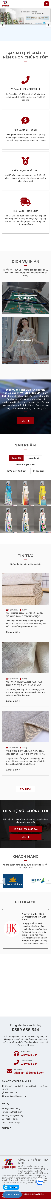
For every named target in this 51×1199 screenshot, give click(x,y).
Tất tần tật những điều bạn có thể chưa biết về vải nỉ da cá (25, 753)
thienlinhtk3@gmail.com (29, 1072)
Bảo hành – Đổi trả (10, 1119)
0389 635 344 (29, 1054)
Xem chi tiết (12, 632)
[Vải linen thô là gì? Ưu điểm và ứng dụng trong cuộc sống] (25, 588)
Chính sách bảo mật (11, 1122)
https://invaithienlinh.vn (15, 1096)
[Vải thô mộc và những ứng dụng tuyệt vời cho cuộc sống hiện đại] (25, 657)
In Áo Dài (16, 458)
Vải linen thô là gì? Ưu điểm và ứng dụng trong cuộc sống (24, 615)
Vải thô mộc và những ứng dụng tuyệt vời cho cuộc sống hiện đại (24, 684)
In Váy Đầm (38, 471)
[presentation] (2, 25)
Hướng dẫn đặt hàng (11, 1108)
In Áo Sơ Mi (33, 458)
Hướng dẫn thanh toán (12, 1112)
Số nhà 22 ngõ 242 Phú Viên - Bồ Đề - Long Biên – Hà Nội (25, 1087)
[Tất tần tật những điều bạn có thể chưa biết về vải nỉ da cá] (25, 726)
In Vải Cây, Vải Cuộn (16, 471)
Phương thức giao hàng (12, 1115)
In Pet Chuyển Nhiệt (25, 464)
